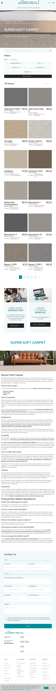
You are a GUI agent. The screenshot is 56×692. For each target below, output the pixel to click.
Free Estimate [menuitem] (7, 678)
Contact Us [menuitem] (45, 672)
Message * (6, 604)
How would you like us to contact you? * (13, 577)
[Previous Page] (16, 277)
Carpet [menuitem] (6, 670)
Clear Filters (14, 59)
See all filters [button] (27, 76)
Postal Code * (7, 595)
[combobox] (26, 50)
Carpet (20, 21)
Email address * (32, 586)
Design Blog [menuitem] (20, 676)
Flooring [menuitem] (6, 663)
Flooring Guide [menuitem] (33, 668)
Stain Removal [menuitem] (33, 663)
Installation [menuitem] (32, 677)
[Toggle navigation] (2, 3)
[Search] (50, 50)
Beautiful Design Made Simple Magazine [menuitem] (20, 671)
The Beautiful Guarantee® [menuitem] (33, 671)
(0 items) (53, 2)
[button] (48, 2)
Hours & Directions (9, 643)
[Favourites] (51, 2)
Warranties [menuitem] (32, 674)
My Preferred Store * (34, 595)
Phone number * (8, 586)
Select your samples (39, 324)
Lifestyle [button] (15, 67)
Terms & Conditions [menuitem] (45, 675)
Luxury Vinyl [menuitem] (7, 665)
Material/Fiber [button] (14, 63)
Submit (28, 626)
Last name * (31, 563)
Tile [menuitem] (5, 675)
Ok (46, 687)
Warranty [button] (27, 72)
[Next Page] (39, 277)
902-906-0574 (37, 8)
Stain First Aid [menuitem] (33, 665)
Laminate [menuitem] (6, 673)
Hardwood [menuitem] (6, 668)
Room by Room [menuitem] (46, 665)
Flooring (14, 21)
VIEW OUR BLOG (14, 325)
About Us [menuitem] (44, 663)
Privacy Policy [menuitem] (45, 678)
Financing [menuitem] (6, 680)
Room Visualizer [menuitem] (21, 663)
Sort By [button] (46, 83)
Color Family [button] (39, 67)
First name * (7, 563)
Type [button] (39, 63)
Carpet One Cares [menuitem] (45, 669)
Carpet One (7, 21)
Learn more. (27, 689)
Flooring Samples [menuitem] (19, 666)
